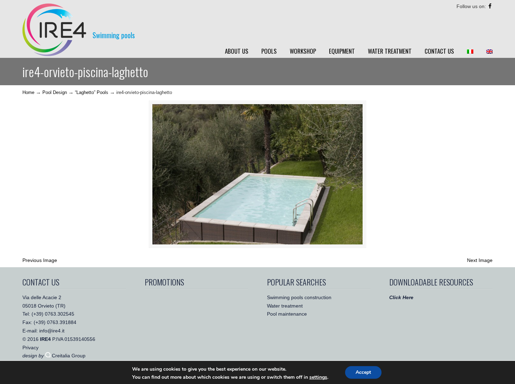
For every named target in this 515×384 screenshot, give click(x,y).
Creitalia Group (67, 355)
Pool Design (54, 92)
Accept (363, 372)
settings (318, 377)
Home (28, 92)
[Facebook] (490, 6)
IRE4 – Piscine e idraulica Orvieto (54, 30)
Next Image (480, 260)
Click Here (401, 297)
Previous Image (39, 260)
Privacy (30, 347)
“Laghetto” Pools (91, 92)
